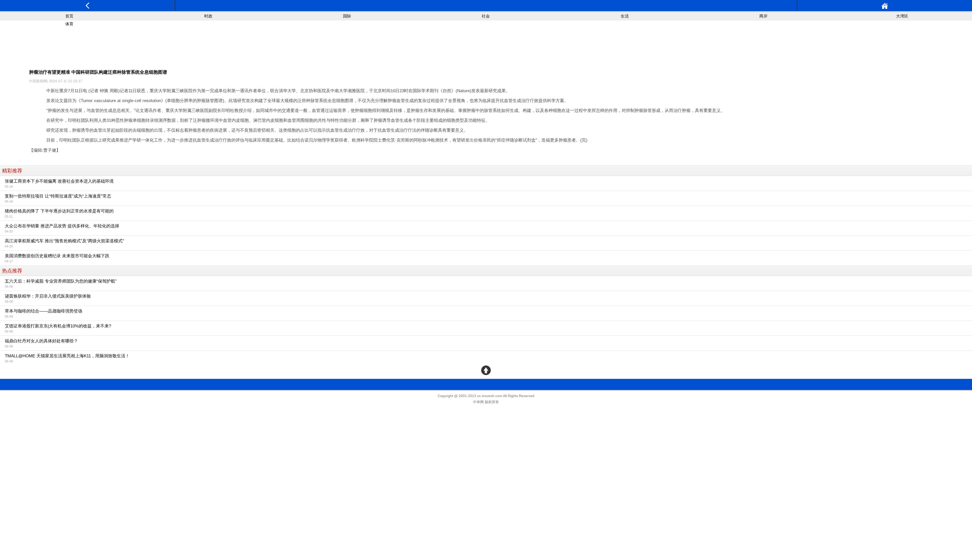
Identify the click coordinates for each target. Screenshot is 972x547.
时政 (208, 16)
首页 (69, 16)
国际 (347, 16)
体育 (69, 24)
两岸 (763, 16)
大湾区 (902, 16)
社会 (486, 16)
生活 (625, 16)
